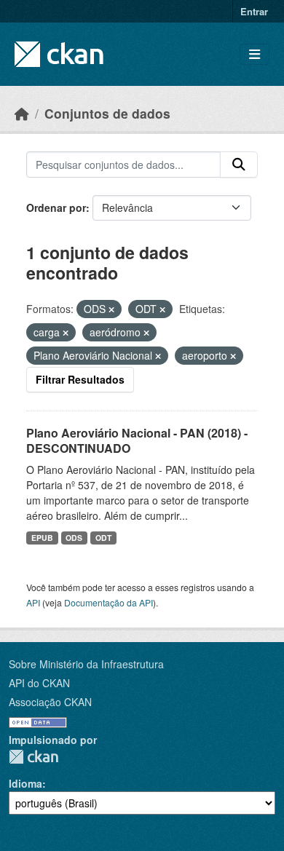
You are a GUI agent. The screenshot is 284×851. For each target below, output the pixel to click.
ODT (103, 537)
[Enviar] (239, 164)
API (33, 602)
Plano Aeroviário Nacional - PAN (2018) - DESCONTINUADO (137, 440)
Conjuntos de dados (107, 113)
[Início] (22, 113)
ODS (74, 537)
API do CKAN (39, 683)
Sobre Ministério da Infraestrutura (86, 664)
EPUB (42, 537)
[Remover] (111, 309)
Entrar (254, 11)
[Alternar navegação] (254, 54)
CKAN (33, 756)
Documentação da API (108, 602)
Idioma (25, 783)
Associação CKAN (50, 701)
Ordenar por (56, 207)
